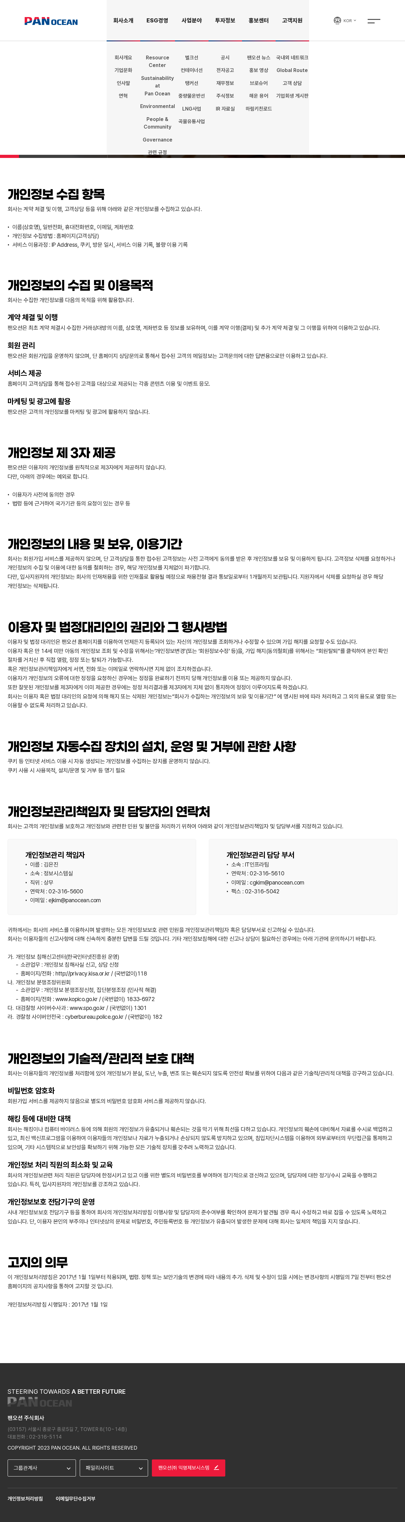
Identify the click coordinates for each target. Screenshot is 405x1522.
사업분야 (192, 20)
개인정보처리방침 (25, 1499)
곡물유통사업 (191, 121)
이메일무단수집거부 (76, 1499)
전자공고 (225, 70)
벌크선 (191, 58)
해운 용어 (258, 96)
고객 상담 (292, 83)
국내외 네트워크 (292, 58)
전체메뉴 (374, 21)
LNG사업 (191, 109)
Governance (157, 140)
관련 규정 (157, 152)
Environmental (157, 106)
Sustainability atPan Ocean (157, 86)
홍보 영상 (258, 70)
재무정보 (225, 83)
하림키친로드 (259, 109)
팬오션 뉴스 (259, 58)
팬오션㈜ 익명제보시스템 (184, 1468)
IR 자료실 (225, 109)
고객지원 (292, 20)
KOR (348, 20)
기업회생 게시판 (292, 96)
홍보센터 (259, 20)
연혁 (123, 96)
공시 (225, 58)
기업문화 (123, 70)
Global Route (292, 70)
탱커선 (191, 83)
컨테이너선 (192, 70)
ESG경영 (157, 20)
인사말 (123, 83)
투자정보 (225, 20)
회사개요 (123, 58)
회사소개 (123, 20)
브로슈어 (259, 83)
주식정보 (225, 96)
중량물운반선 (191, 96)
